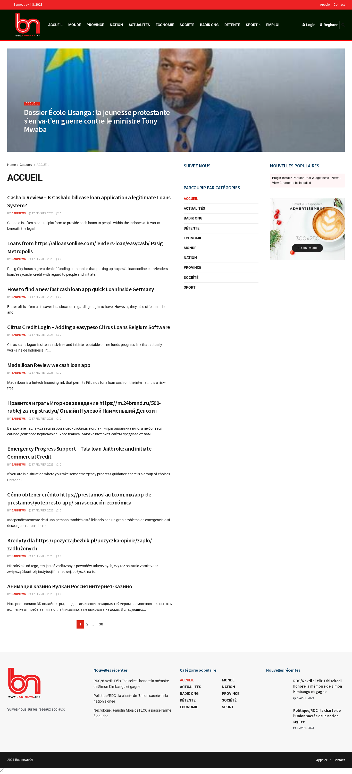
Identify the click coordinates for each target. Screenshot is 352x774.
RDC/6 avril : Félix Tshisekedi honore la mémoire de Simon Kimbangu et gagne (317, 686)
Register (330, 25)
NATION (116, 25)
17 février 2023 (42, 213)
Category (26, 165)
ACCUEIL (55, 25)
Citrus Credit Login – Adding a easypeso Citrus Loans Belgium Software (88, 327)
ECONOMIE (165, 25)
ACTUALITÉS (139, 25)
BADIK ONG (209, 25)
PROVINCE (95, 25)
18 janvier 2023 (59, 139)
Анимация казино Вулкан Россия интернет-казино (69, 586)
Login (310, 25)
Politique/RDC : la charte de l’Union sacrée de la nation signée (317, 716)
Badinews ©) (24, 760)
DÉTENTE (232, 25)
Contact (339, 4)
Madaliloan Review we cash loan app (48, 365)
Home (11, 165)
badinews (35, 139)
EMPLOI (272, 25)
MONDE (74, 25)
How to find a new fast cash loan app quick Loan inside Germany (80, 289)
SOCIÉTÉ (187, 25)
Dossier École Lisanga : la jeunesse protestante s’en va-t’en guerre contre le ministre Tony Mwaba (97, 120)
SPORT (252, 25)
